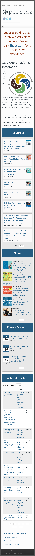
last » (21, 526)
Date (27, 389)
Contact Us (21, 5)
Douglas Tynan (20, 502)
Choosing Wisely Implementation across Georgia (9, 517)
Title (5, 389)
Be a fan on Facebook (4, 18)
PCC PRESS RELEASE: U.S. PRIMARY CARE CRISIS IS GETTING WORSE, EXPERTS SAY (22, 266)
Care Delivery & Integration (10, 537)
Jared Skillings (20, 465)
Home (3, 5)
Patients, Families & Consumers (11, 544)
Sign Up (15, 5)
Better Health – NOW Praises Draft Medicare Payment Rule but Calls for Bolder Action (21, 291)
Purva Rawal (20, 406)
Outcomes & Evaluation (10, 541)
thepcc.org (17, 45)
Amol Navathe (20, 392)
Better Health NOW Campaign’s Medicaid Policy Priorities (15, 159)
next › (21, 245)
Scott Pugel (19, 517)
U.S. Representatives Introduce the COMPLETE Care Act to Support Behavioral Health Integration (17, 279)
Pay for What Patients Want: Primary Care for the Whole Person (21, 302)
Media (19, 385)
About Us (9, 5)
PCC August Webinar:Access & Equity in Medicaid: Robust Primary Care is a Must (9, 444)
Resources (6, 385)
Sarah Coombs (20, 407)
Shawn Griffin (20, 494)
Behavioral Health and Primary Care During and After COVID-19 (9, 479)
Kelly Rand (19, 515)
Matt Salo (19, 447)
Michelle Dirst (20, 469)
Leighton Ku (20, 446)
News (13, 385)
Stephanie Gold (20, 512)
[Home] (18, 12)
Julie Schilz (19, 487)
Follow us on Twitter (7, 18)
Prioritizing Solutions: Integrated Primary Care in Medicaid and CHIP (9, 430)
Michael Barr (20, 489)
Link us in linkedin (10, 18)
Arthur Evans (20, 477)
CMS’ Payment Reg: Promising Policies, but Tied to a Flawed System (22, 312)
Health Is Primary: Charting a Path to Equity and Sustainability (14, 171)
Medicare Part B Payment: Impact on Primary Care (8, 394)
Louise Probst (20, 467)
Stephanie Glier (20, 437)
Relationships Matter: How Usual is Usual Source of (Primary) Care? (14, 205)
